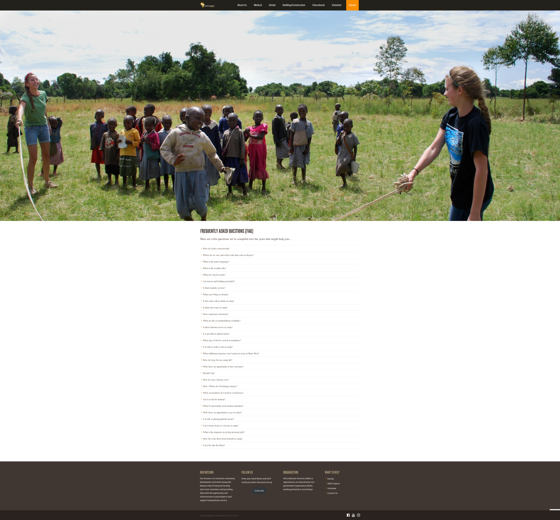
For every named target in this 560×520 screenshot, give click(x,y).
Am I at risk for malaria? (214, 399)
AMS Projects (333, 483)
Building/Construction (294, 5)
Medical (258, 5)
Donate (352, 5)
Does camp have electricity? (216, 314)
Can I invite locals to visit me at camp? (220, 425)
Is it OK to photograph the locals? (218, 419)
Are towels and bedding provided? (219, 281)
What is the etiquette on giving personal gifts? (224, 432)
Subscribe (259, 490)
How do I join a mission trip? (216, 248)
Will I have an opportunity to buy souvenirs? (223, 366)
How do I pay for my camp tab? (217, 360)
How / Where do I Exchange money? (220, 386)
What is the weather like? (214, 268)
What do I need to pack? (214, 274)
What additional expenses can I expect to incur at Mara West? (231, 353)
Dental (272, 5)
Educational (318, 5)
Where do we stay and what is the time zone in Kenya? (228, 255)
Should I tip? (209, 373)
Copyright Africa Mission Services (217, 515)
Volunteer (337, 5)
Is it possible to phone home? (216, 333)
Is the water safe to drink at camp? (218, 300)
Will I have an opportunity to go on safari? (222, 412)
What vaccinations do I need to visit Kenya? (223, 392)
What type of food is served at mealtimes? (222, 340)
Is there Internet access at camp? (217, 327)
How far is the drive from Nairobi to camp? (223, 438)
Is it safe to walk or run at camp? (218, 346)
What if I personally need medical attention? (223, 405)
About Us (242, 5)
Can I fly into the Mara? (214, 445)
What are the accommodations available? (221, 320)
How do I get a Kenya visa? (216, 379)
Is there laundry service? (214, 287)
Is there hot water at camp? (215, 307)
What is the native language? (216, 261)
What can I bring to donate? (216, 294)
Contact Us (332, 493)
